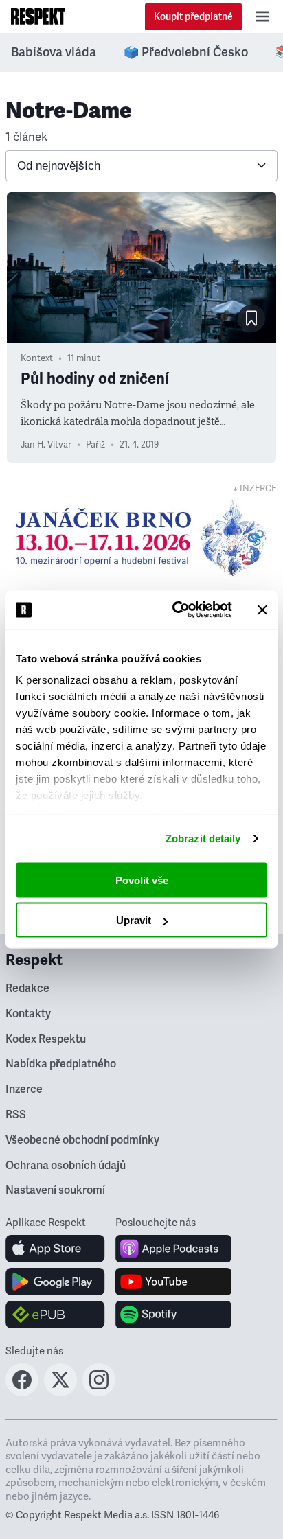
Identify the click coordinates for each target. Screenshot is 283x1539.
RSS (15, 1115)
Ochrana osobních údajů (65, 1165)
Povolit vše (141, 880)
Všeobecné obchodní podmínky (82, 1140)
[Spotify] (173, 1314)
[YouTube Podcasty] (173, 1281)
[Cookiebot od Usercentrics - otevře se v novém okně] (175, 610)
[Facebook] (21, 1392)
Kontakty (28, 1014)
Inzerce (24, 1089)
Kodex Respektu (45, 1039)
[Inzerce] (141, 538)
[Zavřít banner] (262, 609)
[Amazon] (55, 1314)
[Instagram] (98, 1392)
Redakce (27, 988)
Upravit (133, 920)
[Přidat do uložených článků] (251, 318)
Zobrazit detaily (203, 838)
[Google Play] (55, 1281)
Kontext (37, 358)
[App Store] (55, 1248)
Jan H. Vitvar (46, 444)
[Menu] (262, 16)
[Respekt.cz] (38, 16)
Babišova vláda (53, 52)
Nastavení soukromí (55, 1190)
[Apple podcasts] (173, 1248)
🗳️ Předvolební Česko (186, 52)
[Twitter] (60, 1392)
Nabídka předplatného (60, 1064)
